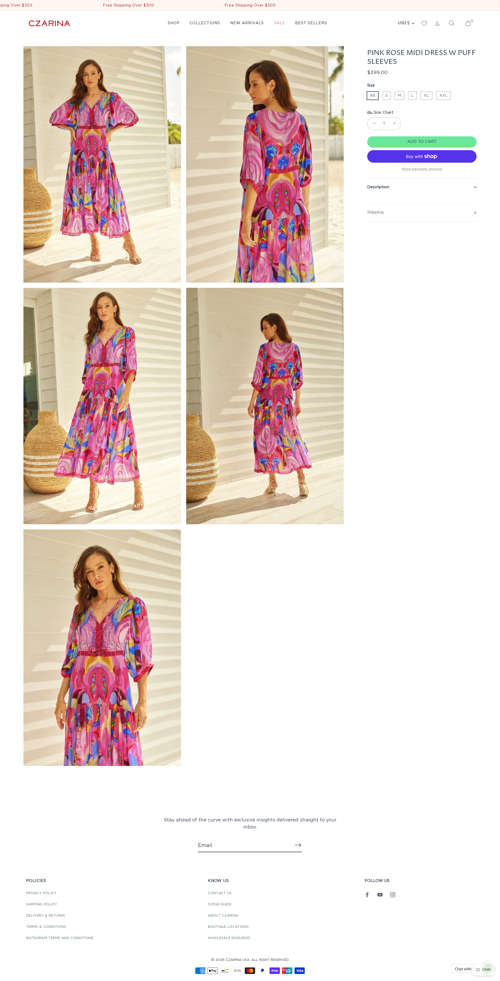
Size (371, 85)
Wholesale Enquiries (229, 938)
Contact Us (220, 893)
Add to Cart (421, 141)
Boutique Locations (228, 926)
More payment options (422, 168)
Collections (205, 23)
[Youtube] (380, 894)
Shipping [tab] (375, 212)
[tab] (422, 200)
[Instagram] (392, 894)
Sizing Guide (220, 904)
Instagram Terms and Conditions (60, 938)
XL (426, 95)
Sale (279, 23)
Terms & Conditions (46, 926)
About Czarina (223, 915)
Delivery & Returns (45, 915)
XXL (443, 95)
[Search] (451, 23)
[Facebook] (367, 894)
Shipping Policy (41, 904)
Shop (174, 23)
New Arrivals (247, 23)
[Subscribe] (298, 845)
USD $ (404, 23)
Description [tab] (378, 187)
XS (372, 95)
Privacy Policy (41, 893)
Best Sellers (311, 23)
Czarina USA (237, 960)
